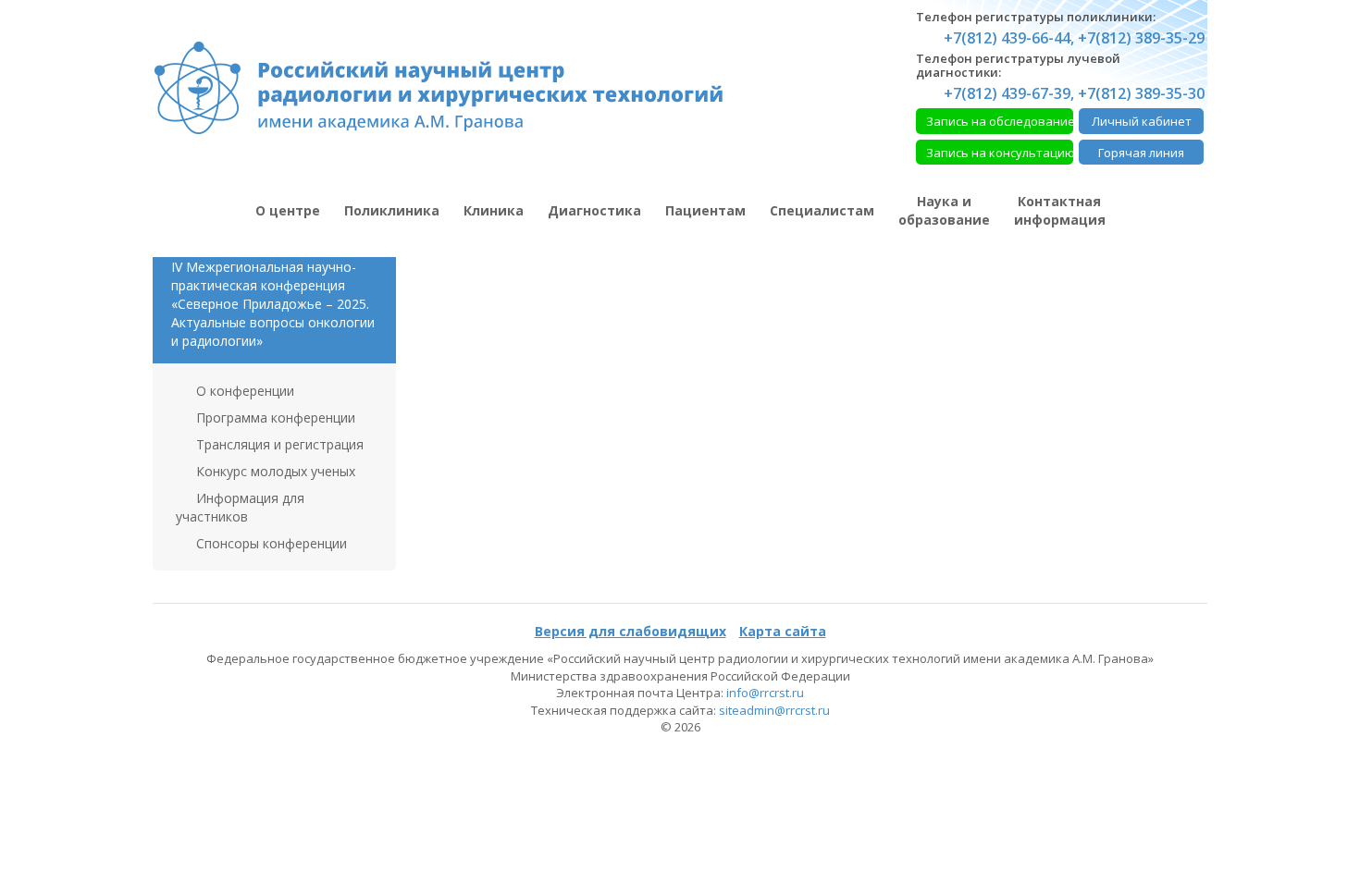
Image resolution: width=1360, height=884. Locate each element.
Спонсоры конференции (269, 543)
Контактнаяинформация (1060, 210)
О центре (287, 210)
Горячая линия (1141, 152)
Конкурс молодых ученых (273, 471)
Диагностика (594, 210)
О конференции (243, 390)
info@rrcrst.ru (765, 692)
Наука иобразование (944, 210)
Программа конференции (273, 417)
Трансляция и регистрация (278, 444)
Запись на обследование (999, 121)
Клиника (494, 210)
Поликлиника (391, 210)
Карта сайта (782, 631)
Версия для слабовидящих (630, 631)
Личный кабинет (1142, 121)
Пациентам (705, 210)
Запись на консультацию (999, 152)
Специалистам (822, 210)
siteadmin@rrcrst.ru (774, 710)
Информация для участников (240, 507)
